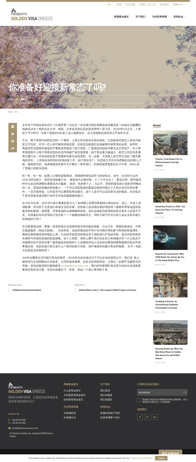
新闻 (119, 4)
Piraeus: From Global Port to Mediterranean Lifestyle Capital (168, 162)
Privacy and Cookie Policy (141, 457)
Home (10, 112)
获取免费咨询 (170, 453)
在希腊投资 (70, 413)
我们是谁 (105, 390)
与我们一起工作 (147, 4)
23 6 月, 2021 (13, 99)
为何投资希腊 (159, 16)
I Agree (161, 458)
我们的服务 (106, 395)
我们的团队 (106, 399)
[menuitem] (179, 4)
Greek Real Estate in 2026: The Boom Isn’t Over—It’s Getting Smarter (170, 209)
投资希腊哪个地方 (110, 417)
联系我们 (165, 4)
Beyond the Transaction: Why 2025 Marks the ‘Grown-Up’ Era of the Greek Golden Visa (169, 257)
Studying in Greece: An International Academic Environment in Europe (166, 304)
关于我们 (140, 16)
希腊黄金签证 (121, 16)
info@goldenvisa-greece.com (74, 265)
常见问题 (130, 4)
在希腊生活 (70, 417)
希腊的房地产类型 (110, 413)
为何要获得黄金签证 (75, 395)
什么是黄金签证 (72, 390)
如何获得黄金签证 (73, 399)
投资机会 (178, 16)
